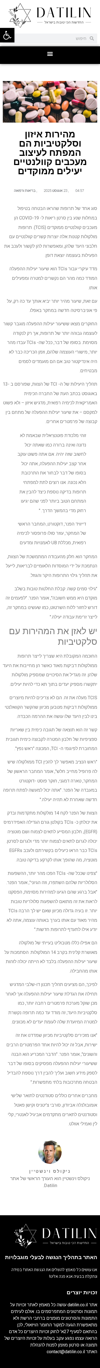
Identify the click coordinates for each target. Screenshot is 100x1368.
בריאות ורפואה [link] (25, 190)
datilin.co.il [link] (78, 1304)
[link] (7, 35)
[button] (50, 53)
